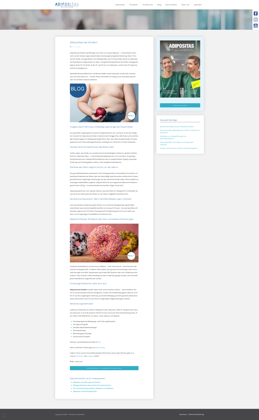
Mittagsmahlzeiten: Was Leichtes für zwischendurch (92, 385)
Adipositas (120, 5)
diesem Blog (100, 347)
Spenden (198, 5)
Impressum (183, 414)
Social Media (171, 5)
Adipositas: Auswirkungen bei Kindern (87, 382)
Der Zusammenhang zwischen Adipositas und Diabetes (93, 388)
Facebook (79, 356)
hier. (99, 342)
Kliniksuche (148, 5)
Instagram (90, 356)
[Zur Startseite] (67, 4)
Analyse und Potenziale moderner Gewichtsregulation (178, 148)
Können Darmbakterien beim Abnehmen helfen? (177, 127)
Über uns (185, 5)
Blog (159, 5)
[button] (4, 415)
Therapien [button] (133, 5)
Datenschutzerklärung (196, 414)
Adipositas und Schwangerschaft (85, 391)
